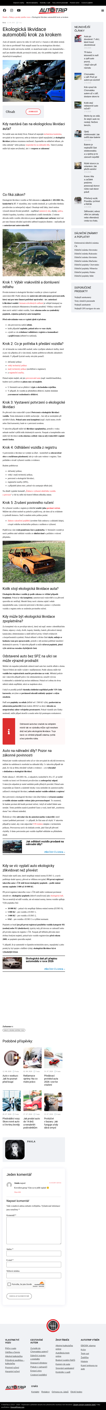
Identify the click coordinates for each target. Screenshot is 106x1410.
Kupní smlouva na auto (89, 1367)
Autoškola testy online (63, 1354)
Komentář (11, 1215)
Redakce (45, 1392)
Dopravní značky (18, 3)
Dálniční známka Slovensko (85, 250)
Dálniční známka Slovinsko (85, 257)
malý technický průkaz (17, 369)
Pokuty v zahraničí (38, 1367)
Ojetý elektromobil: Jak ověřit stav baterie (92, 134)
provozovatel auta (33, 378)
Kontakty (35, 1392)
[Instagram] (11, 10)
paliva (60, 211)
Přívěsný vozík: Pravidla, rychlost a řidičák (92, 201)
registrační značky (16, 373)
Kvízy (83, 1350)
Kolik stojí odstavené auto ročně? (91, 106)
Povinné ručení (74, 3)
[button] (102, 10)
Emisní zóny (36, 1371)
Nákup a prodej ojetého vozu (19, 17)
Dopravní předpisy (38, 1363)
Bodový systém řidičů (65, 1360)
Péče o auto (10, 1348)
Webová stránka (13, 1271)
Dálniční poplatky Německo (85, 268)
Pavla (4, 22)
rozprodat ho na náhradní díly (38, 145)
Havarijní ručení (12, 1371)
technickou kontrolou (52, 134)
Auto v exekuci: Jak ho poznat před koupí (10, 1078)
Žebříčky (85, 1357)
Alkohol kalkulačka (32, 3)
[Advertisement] (34, 170)
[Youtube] (19, 10)
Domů (5, 17)
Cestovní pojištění (87, 3)
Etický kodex (76, 1392)
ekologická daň (57, 896)
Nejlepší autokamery (82, 297)
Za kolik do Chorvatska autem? (39, 1350)
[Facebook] (4, 10)
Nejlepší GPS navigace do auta (87, 308)
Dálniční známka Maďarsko (85, 261)
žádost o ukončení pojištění (19, 521)
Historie (84, 1361)
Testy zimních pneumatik (60, 3)
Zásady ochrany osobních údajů (84, 1405)
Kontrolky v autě (45, 3)
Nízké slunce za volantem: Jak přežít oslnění (91, 166)
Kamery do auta (63, 1364)
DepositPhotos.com (17, 1407)
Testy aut (85, 1353)
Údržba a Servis (12, 1352)
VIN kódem (38, 824)
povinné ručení (53, 508)
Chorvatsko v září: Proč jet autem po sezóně (92, 77)
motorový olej (45, 211)
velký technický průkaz (17, 365)
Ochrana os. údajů (60, 1392)
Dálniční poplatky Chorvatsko (86, 265)
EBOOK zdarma (88, 1346)
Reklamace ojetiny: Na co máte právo (30, 1078)
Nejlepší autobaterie (82, 305)
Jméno (9, 1249)
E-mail (9, 1260)
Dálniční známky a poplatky (38, 1357)
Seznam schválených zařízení (31, 303)
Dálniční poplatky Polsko (84, 272)
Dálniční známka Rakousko (85, 254)
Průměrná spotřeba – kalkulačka (14, 1362)
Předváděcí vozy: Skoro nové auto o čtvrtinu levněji (11, 1121)
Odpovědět (17, 1192)
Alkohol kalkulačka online (64, 1347)
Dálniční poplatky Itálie (84, 276)
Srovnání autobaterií (65, 1368)
